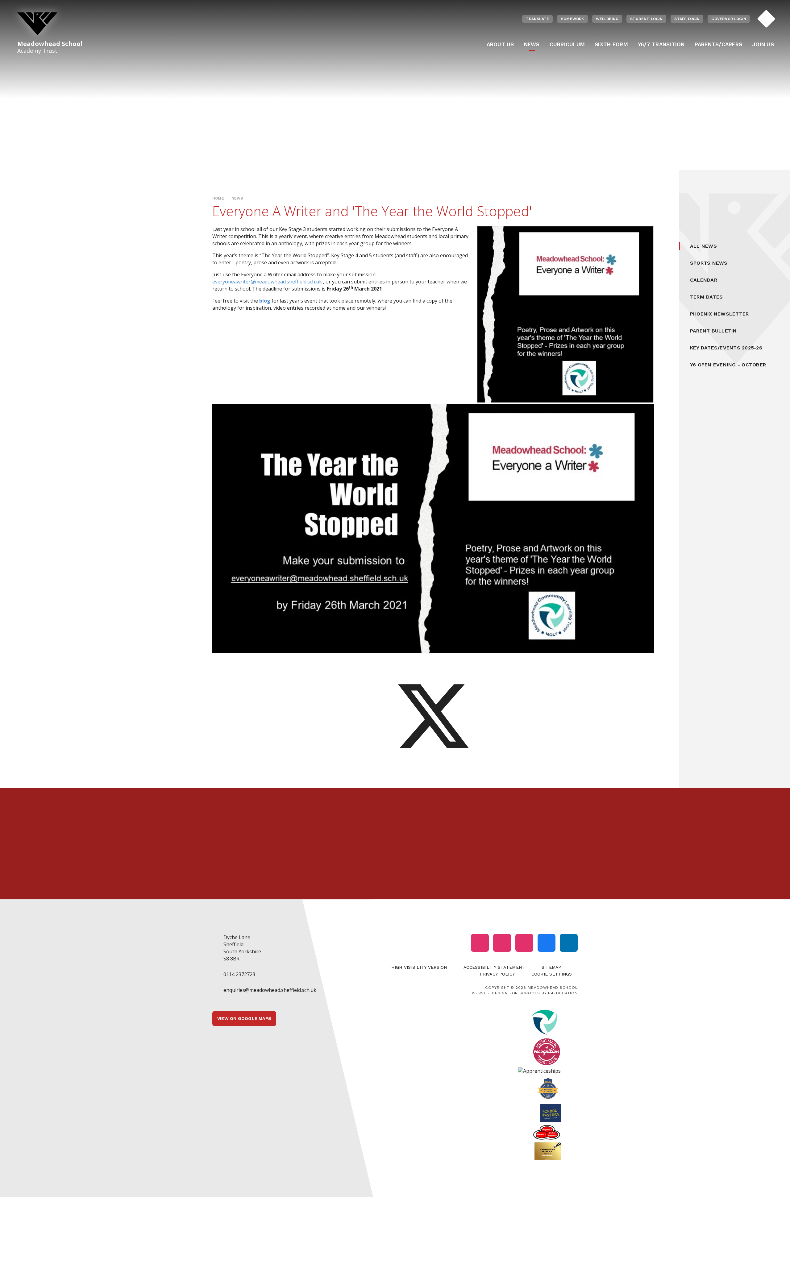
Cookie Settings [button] (551, 974)
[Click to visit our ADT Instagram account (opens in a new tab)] (524, 943)
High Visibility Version (419, 967)
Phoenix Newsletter (719, 314)
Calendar (703, 280)
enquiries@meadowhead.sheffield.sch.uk (269, 990)
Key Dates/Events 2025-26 (726, 348)
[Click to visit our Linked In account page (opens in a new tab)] (569, 943)
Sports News (709, 263)
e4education (563, 993)
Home (218, 198)
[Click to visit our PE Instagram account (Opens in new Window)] (502, 943)
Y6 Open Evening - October (728, 365)
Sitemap (551, 967)
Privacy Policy (497, 974)
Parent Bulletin (713, 331)
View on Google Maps (244, 1018)
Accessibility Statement (494, 967)
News (237, 198)
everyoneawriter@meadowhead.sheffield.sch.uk (267, 281)
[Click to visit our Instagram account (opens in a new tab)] (480, 943)
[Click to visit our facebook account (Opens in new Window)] (546, 943)
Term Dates (706, 297)
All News (703, 246)
